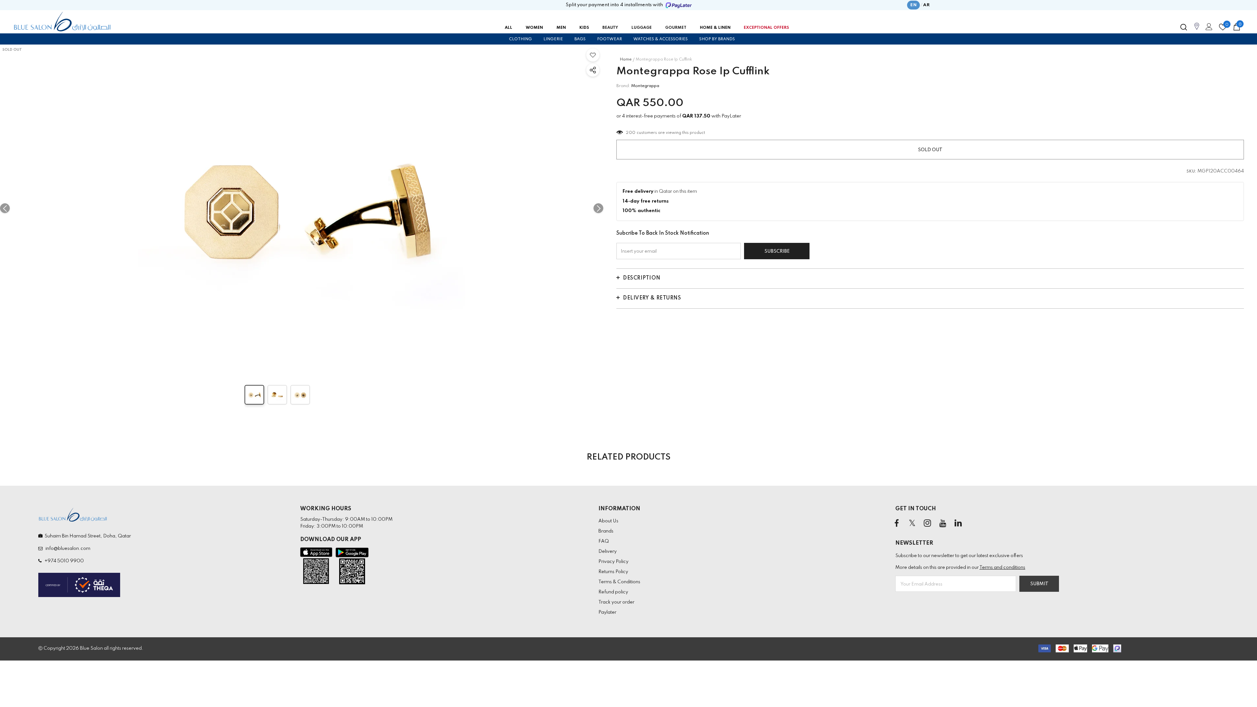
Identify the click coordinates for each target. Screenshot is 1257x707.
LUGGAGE (641, 28)
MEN (561, 28)
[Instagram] (927, 524)
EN (913, 5)
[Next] (598, 208)
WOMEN (534, 28)
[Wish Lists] (592, 55)
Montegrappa (645, 86)
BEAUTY (610, 28)
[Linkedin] (958, 524)
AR (926, 5)
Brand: (623, 86)
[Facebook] (896, 524)
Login (1207, 28)
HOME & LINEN (715, 28)
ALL (508, 28)
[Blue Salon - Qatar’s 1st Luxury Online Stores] (62, 21)
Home (626, 60)
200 (631, 133)
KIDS (584, 28)
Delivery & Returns (652, 298)
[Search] (1184, 27)
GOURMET (675, 28)
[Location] (1196, 29)
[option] (301, 208)
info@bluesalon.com (67, 548)
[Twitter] (912, 524)
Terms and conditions (1002, 567)
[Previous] (5, 208)
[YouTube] (943, 524)
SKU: (1191, 171)
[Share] (592, 70)
